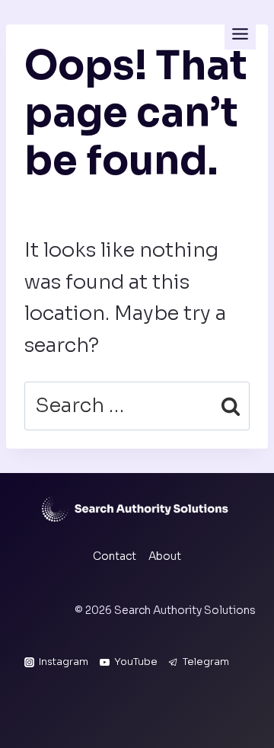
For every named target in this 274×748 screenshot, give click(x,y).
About (164, 556)
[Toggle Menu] (240, 34)
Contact (114, 556)
